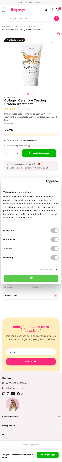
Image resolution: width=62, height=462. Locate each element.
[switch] (54, 239)
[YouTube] (13, 393)
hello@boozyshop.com (12, 388)
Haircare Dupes (28, 26)
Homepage (7, 26)
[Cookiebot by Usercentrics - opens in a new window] (46, 182)
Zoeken (56, 18)
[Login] (46, 9)
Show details (46, 269)
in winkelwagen (47, 455)
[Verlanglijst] (52, 42)
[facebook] (18, 393)
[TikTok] (22, 393)
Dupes (16, 26)
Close (31, 416)
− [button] (7, 153)
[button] (3, 2)
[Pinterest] (8, 393)
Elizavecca (9, 97)
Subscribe (31, 361)
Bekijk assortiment (4, 9)
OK (31, 278)
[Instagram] (3, 393)
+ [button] (17, 153)
